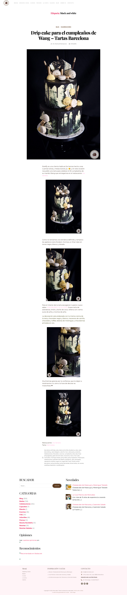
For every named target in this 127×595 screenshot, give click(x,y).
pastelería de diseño (59, 459)
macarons (67, 455)
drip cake (75, 454)
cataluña (77, 452)
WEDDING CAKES (24, 2)
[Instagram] (82, 584)
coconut (61, 454)
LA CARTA (46, 2)
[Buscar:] (35, 486)
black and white (63, 450)
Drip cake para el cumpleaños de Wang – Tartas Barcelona (63, 35)
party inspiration (72, 457)
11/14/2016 (73, 44)
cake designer (55, 452)
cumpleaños (68, 454)
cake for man (64, 452)
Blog (57, 27)
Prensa (22, 520)
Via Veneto (56, 443)
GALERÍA (52, 2)
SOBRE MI (63, 2)
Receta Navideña (26, 523)
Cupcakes (23, 507)
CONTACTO (71, 2)
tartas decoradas (64, 463)
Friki (21, 515)
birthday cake (55, 450)
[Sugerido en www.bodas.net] (40, 553)
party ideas (64, 457)
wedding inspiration (50, 465)
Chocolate (56, 454)
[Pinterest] (85, 584)
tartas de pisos (55, 463)
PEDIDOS (39, 2)
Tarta (69, 461)
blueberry (72, 450)
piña (73, 459)
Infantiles (23, 517)
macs (71, 455)
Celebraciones (66, 27)
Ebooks (22, 509)
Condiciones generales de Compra (60, 592)
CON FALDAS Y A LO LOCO (57, 307)
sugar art (58, 461)
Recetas (22, 525)
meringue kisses (55, 457)
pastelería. (68, 459)
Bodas (21, 501)
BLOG (57, 2)
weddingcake (60, 465)
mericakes (47, 457)
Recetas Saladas (25, 528)
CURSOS (33, 2)
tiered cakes (73, 463)
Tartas (73, 461)
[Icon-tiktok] (87, 584)
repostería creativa (49, 461)
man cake (77, 455)
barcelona (47, 450)
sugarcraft (65, 461)
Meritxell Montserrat (61, 44)
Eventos (22, 512)
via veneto (81, 463)
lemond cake (59, 455)
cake (76, 450)
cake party (71, 452)
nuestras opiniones (30, 540)
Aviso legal (72, 592)
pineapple (78, 459)
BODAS (16, 2)
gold (54, 455)
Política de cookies (78, 590)
